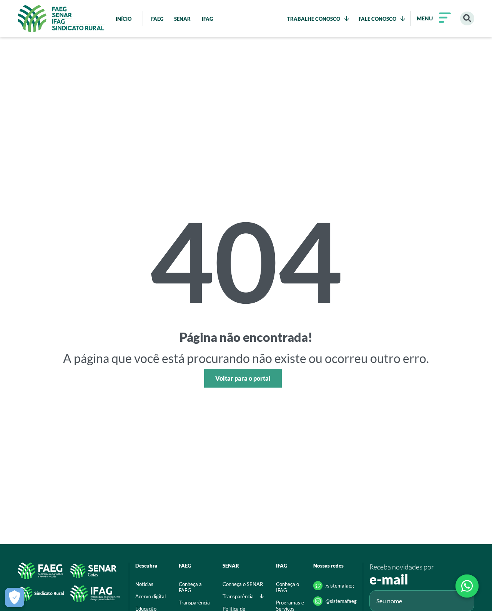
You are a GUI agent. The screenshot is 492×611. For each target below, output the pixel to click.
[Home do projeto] (61, 18)
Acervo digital (150, 596)
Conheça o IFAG (287, 587)
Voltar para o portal (243, 378)
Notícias (144, 584)
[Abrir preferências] (14, 597)
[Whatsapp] (467, 586)
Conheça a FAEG (190, 587)
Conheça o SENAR (243, 584)
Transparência (194, 602)
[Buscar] (467, 19)
